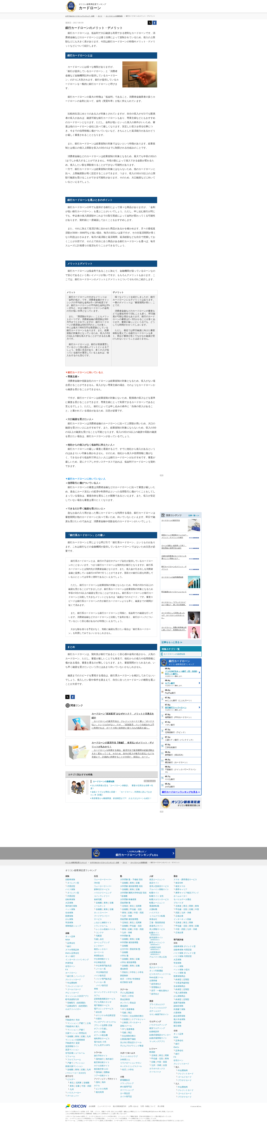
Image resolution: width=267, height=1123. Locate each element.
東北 (72, 1083)
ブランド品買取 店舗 (103, 1025)
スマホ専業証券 (72, 950)
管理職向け (156, 987)
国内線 (99, 1072)
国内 (98, 1082)
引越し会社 (99, 939)
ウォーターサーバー (103, 879)
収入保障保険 (181, 993)
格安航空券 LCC (101, 1069)
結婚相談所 (154, 1031)
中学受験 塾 (125, 936)
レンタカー (99, 946)
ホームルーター (180, 896)
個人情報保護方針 (119, 1106)
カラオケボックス (157, 1068)
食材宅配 (98, 899)
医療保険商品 (179, 976)
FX (66, 969)
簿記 (130, 1012)
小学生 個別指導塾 (128, 962)
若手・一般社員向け (160, 990)
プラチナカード (185, 1080)
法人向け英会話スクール (131, 1042)
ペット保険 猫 (180, 973)
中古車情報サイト (102, 959)
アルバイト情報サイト (159, 889)
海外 (104, 1082)
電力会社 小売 (100, 1042)
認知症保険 (178, 1006)
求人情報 (161, 1106)
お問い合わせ (133, 1106)
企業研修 (153, 980)
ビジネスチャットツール (160, 974)
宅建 (124, 1012)
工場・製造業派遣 (157, 922)
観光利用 (100, 1092)
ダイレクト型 (73, 883)
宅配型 (99, 936)
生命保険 (69, 912)
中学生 (133, 972)
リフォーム (70, 1056)
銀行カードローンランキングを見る (180, 792)
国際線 (107, 1072)
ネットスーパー (101, 912)
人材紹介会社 (155, 948)
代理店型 (71, 886)
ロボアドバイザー (73, 1009)
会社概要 (92, 1106)
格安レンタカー (101, 949)
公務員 (125, 1022)
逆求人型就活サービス (159, 886)
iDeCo (176, 1047)
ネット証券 (70, 936)
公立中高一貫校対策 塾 (130, 949)
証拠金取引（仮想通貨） (78, 1006)
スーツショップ (127, 1090)
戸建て (82, 1023)
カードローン (71, 973)
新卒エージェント (157, 943)
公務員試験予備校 (128, 1039)
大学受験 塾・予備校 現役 (131, 879)
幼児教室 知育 (126, 982)
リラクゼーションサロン (131, 1063)
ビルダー (71, 1079)
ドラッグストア (127, 1083)
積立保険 (177, 1026)
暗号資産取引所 (72, 999)
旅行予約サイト (101, 1055)
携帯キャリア (181, 889)
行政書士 (126, 1019)
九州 (89, 1036)
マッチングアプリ (157, 1041)
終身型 (178, 979)
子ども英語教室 (127, 993)
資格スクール (126, 1026)
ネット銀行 (70, 956)
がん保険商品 (179, 996)
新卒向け (155, 994)
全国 (165, 1065)
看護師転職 (154, 906)
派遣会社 (153, 919)
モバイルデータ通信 (182, 899)
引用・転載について (147, 1106)
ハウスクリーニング (103, 893)
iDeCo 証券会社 (72, 953)
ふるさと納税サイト (103, 922)
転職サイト (154, 893)
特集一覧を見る (149, 781)
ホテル (97, 1085)
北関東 (78, 1083)
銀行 (69, 946)
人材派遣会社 (155, 953)
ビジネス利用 (102, 1089)
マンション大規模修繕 (75, 1040)
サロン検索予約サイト (159, 1014)
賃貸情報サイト (72, 1046)
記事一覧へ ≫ (194, 515)
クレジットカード (73, 979)
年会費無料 (72, 983)
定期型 (186, 979)
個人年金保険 (179, 1019)
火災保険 (69, 903)
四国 (177, 912)
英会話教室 (125, 999)
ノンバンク (80, 976)
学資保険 (69, 922)
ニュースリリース (104, 1106)
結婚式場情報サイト (158, 1038)
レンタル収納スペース (105, 929)
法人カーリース (156, 967)
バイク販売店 (100, 975)
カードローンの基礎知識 (103, 781)
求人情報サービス (157, 929)
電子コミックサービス (103, 1009)
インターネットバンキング (77, 959)
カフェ (97, 995)
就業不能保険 (179, 1003)
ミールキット (100, 906)
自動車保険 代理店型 (183, 950)
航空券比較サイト (102, 1062)
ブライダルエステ (157, 1004)
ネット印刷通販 (156, 971)
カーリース (99, 952)
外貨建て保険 (179, 1009)
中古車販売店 (100, 962)
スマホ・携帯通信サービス (185, 879)
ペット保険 (70, 909)
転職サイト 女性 (156, 896)
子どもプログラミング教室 (132, 1046)
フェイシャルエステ (158, 1008)
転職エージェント (157, 903)
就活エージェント (157, 879)
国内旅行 (100, 1059)
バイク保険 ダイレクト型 (185, 953)
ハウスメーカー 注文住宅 (75, 1073)
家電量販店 (125, 1080)
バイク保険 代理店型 (183, 956)
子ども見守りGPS (102, 1045)
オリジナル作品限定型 (105, 1015)
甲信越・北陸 (136, 909)
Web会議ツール (156, 977)
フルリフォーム (74, 1059)
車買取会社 (99, 956)
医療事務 (130, 1009)
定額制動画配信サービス (104, 999)
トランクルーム (101, 926)
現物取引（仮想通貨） (77, 1003)
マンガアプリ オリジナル (105, 1022)
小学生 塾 (124, 956)
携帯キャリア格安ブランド (187, 893)
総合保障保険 (179, 1016)
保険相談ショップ (73, 926)
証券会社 (71, 943)
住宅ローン (70, 966)
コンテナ (100, 932)
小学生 (141, 972)
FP (123, 1009)
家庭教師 (124, 975)
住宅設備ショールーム (75, 1053)
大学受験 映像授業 (128, 899)
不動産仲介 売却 (72, 1020)
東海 (77, 1036)
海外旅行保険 (71, 906)
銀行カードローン (181, 662)
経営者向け (156, 984)
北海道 (125, 906)
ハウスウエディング (158, 1025)
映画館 (152, 1052)
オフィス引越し (101, 1028)
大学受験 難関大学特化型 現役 (133, 893)
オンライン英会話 (128, 1003)
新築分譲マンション (74, 1066)
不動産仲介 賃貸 (72, 1043)
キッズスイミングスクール (131, 1066)
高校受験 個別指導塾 (129, 919)
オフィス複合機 (101, 1035)
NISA (67, 940)
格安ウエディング (157, 1028)
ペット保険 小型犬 (182, 969)
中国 (197, 909)
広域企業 (179, 916)
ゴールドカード (74, 989)
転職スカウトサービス (159, 899)
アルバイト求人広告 (158, 957)
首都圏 (70, 1036)
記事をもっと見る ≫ (172, 642)
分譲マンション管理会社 (76, 1033)
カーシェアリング (102, 942)
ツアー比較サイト (102, 1075)
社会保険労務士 (137, 1016)
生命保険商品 (179, 986)
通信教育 (124, 969)
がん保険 (69, 919)
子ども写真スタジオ (103, 1002)
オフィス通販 (100, 1032)
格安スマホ (180, 886)
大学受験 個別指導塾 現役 (131, 886)
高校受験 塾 (125, 903)
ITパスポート (135, 1022)
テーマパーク (155, 1072)
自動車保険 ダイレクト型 (185, 946)
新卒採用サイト (156, 938)
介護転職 (153, 909)
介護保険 (177, 1012)
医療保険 (69, 916)
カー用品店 (125, 1093)
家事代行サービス (102, 889)
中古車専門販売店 (104, 966)
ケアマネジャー (138, 1019)
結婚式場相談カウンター (160, 1035)
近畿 (83, 1036)
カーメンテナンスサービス (105, 992)
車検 (96, 989)
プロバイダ (178, 903)
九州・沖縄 (127, 916)
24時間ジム (125, 1059)
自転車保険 (70, 899)
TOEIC (125, 1016)
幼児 (124, 996)
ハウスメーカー (74, 1093)
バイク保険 (70, 889)
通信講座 (124, 1006)
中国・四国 (86, 1086)
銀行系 (70, 976)
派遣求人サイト (156, 926)
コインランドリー (102, 896)
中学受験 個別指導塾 (129, 942)
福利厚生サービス (102, 1038)
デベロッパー (73, 1096)
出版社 (99, 1018)
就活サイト (154, 883)
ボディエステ (155, 1011)
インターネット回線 (182, 919)
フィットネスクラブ (129, 1056)
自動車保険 (70, 879)
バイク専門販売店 (104, 979)
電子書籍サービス (102, 1005)
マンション (72, 1023)
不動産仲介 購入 (72, 1026)
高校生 (125, 972)
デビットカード (72, 993)
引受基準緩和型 (182, 983)
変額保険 (177, 1022)
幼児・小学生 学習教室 (130, 979)
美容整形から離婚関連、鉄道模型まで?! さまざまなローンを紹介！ (122, 798)
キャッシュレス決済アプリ (77, 996)
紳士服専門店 (126, 1087)
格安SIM (179, 883)
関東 (167, 1055)
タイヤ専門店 (126, 1096)
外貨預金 (69, 963)
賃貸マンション (72, 1050)
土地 (89, 1023)
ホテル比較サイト (102, 1066)
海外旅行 (109, 1059)
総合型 (99, 1012)
